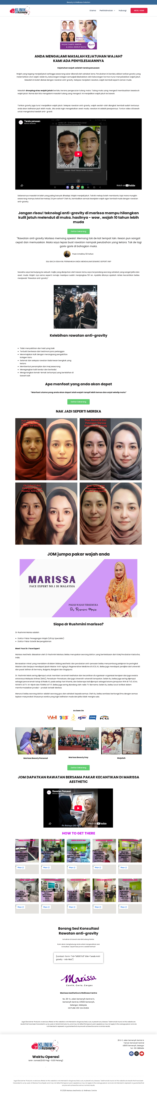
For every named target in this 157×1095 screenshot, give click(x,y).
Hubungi (122, 10)
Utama (93, 10)
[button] (114, 10)
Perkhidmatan (106, 10)
